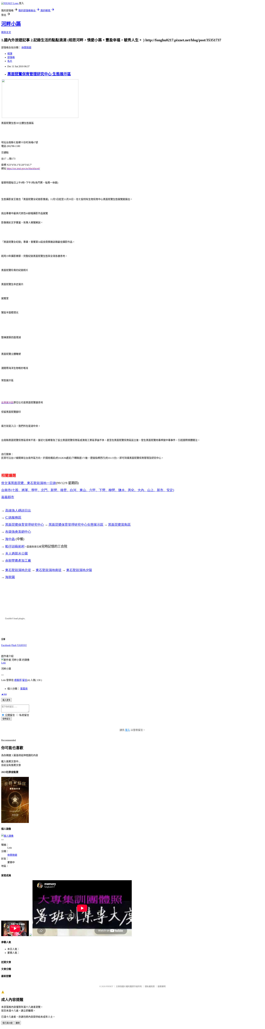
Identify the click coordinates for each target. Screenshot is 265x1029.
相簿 (9, 53)
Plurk (14, 645)
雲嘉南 (24, 688)
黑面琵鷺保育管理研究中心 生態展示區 (39, 74)
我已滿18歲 (7, 1023)
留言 (24, 680)
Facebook (6, 645)
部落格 (11, 57)
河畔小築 (11, 24)
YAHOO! (22, 645)
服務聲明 (162, 986)
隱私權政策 (150, 986)
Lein (3, 662)
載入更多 (6, 700)
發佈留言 (6, 719)
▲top (4, 694)
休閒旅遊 (26, 47)
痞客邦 (18, 680)
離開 (18, 1023)
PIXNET (109, 986)
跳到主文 (6, 32)
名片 (9, 61)
